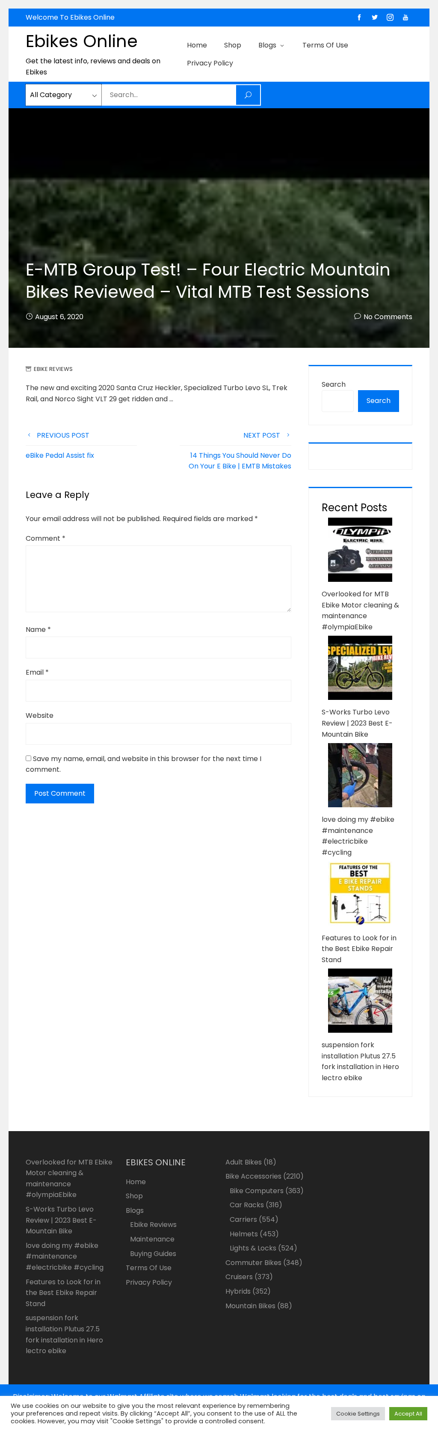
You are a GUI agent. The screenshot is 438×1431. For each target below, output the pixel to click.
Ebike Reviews (53, 369)
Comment (45, 538)
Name (38, 629)
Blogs (267, 45)
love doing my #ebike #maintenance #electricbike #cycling (65, 1256)
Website (39, 715)
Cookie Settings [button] (358, 1414)
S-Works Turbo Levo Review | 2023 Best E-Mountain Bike (357, 723)
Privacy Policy (210, 63)
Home (197, 45)
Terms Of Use (325, 45)
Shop (232, 45)
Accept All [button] (408, 1414)
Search (334, 384)
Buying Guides (153, 1254)
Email (37, 672)
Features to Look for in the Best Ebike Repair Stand (359, 949)
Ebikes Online (82, 41)
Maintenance (152, 1239)
